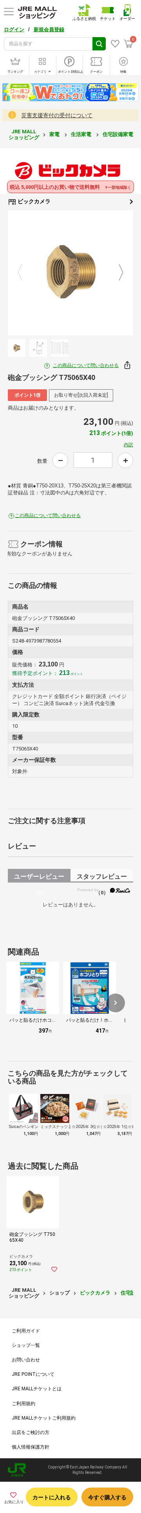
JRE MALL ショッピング (24, 134)
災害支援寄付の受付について (56, 115)
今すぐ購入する (107, 1497)
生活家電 (81, 134)
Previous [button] (24, 272)
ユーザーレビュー (39, 878)
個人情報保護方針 (30, 1447)
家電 (55, 134)
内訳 (128, 445)
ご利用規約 (23, 1403)
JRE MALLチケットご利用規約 (44, 1418)
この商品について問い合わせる (86, 365)
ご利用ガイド (26, 1331)
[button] (115, 1003)
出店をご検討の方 (30, 1432)
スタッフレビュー (102, 878)
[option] (70, 272)
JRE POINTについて (33, 1374)
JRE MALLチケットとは (36, 1388)
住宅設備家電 (118, 134)
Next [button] (116, 272)
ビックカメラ (33, 201)
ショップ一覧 (26, 1345)
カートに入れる (52, 1497)
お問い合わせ (26, 1360)
